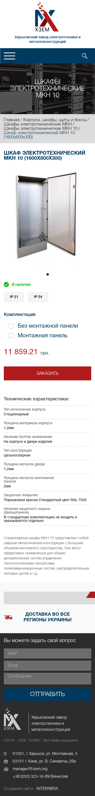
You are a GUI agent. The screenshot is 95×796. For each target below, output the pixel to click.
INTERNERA (47, 789)
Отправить (47, 694)
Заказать (47, 374)
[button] (47, 274)
